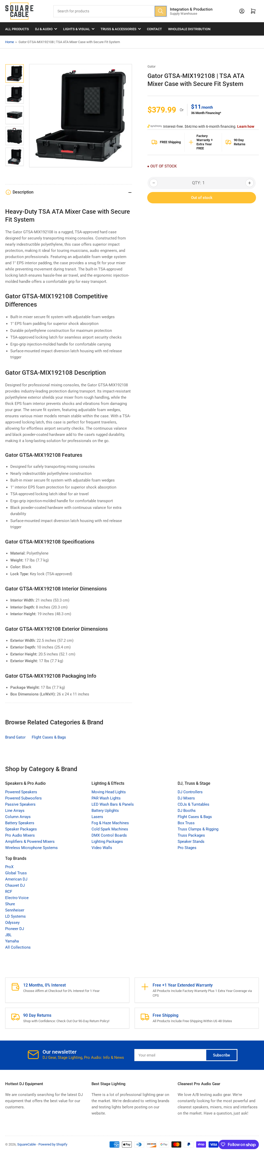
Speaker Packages (21, 829)
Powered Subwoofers (23, 798)
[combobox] (110, 11)
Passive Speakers (20, 804)
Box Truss (186, 823)
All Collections (18, 947)
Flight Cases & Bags (49, 737)
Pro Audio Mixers (20, 835)
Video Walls (102, 847)
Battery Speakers (19, 823)
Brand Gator (15, 737)
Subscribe (221, 1055)
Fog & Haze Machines (110, 823)
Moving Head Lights (109, 792)
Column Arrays (18, 816)
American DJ (16, 879)
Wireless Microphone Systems (31, 847)
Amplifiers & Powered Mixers (30, 841)
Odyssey (12, 922)
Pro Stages (187, 847)
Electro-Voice (17, 897)
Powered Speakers (21, 792)
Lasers (97, 816)
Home (9, 42)
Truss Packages (191, 835)
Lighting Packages (107, 841)
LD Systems (15, 916)
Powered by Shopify (52, 1144)
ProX (9, 866)
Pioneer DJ (14, 928)
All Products (17, 29)
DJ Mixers (186, 798)
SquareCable (26, 1144)
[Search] (160, 11)
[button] (201, 211)
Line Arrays (14, 810)
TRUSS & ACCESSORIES (118, 29)
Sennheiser (14, 910)
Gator (151, 66)
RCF (8, 891)
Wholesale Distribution (189, 29)
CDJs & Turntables (193, 804)
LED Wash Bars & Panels (113, 804)
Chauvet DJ (15, 885)
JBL (8, 935)
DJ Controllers (190, 792)
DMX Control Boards (109, 835)
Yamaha (12, 941)
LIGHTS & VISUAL (76, 29)
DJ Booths (187, 810)
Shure (10, 904)
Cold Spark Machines (110, 829)
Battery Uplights (105, 810)
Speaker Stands (191, 841)
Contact (154, 29)
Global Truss (16, 873)
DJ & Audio (44, 29)
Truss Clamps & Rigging (198, 829)
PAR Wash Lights (106, 798)
